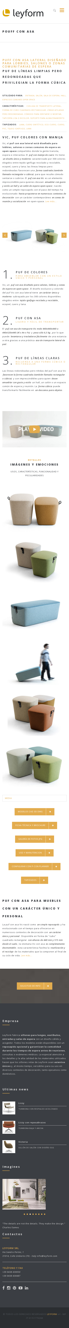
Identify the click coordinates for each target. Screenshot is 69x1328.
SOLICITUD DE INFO (30, 985)
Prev (5, 235)
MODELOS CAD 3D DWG (30, 811)
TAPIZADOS (30, 880)
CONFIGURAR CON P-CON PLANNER (30, 866)
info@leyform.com (47, 1255)
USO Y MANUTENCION (30, 852)
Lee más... (51, 201)
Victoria (23, 1141)
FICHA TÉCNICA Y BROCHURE (30, 825)
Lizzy (21, 1103)
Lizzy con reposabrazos (32, 1122)
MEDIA (8, 798)
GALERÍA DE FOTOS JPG (30, 839)
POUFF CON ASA (18, 31)
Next (64, 235)
